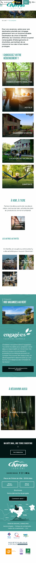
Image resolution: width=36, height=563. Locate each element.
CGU (26, 528)
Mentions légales (8, 526)
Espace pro (25, 523)
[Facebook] (20, 473)
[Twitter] (24, 473)
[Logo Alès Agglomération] (26, 535)
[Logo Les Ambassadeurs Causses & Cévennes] (21, 551)
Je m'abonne (18, 452)
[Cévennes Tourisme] (16, 5)
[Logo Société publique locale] (18, 543)
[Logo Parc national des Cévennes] (11, 551)
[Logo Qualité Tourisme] (17, 535)
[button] (30, 2)
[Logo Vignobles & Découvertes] (28, 551)
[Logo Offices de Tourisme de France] (9, 535)
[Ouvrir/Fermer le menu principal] (1, 5)
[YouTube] (26, 473)
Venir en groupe (13, 523)
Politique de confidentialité (23, 526)
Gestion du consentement (16, 528)
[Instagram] (22, 473)
